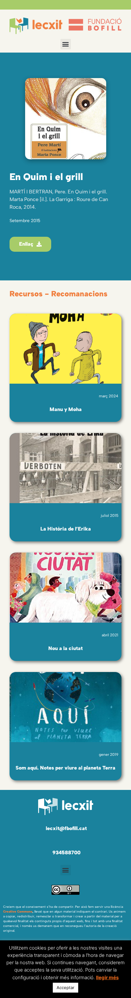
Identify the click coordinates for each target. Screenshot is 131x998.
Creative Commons (17, 911)
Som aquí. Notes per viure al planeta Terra (65, 768)
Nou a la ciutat (65, 648)
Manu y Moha (66, 409)
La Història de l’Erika (65, 529)
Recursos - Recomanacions (58, 293)
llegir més (107, 977)
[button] (65, 44)
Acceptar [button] (65, 987)
